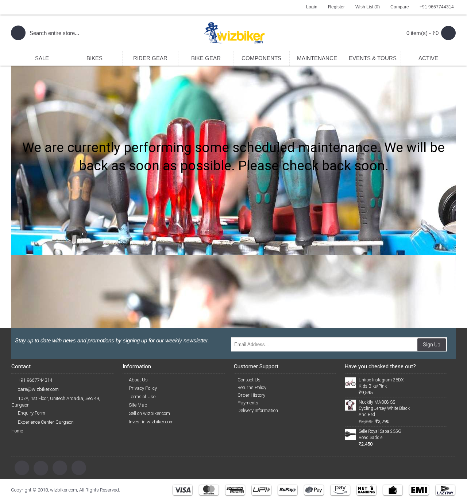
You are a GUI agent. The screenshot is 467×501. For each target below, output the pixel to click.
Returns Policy (252, 387)
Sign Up (431, 344)
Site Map (138, 405)
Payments (248, 402)
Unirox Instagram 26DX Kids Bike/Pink (381, 383)
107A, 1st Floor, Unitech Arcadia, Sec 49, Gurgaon (55, 402)
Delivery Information (258, 410)
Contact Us (249, 379)
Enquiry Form (31, 413)
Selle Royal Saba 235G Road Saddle (380, 434)
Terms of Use (142, 396)
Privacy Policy (143, 388)
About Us (138, 379)
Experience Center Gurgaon (46, 422)
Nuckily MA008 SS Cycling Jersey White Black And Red (384, 408)
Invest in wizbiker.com (151, 421)
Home (17, 431)
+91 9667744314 (35, 380)
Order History (251, 395)
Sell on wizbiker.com (149, 413)
